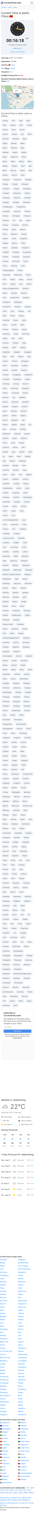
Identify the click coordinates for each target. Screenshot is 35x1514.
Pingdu (27, 615)
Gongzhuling (14, 297)
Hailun (5, 325)
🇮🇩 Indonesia (5, 1464)
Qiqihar (5, 660)
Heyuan (20, 356)
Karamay (6, 465)
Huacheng (14, 365)
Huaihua (24, 370)
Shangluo (16, 683)
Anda (4, 125)
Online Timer (16, 1498)
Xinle (27, 860)
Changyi (16, 189)
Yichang (5, 915)
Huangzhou (17, 379)
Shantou (18, 692)
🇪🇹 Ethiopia (4, 1451)
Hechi (20, 338)
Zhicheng (17, 978)
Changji (5, 184)
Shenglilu (6, 706)
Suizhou (23, 742)
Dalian (28, 220)
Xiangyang (6, 837)
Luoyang (15, 552)
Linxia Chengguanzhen (10, 520)
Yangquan (16, 901)
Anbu (28, 121)
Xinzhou (23, 874)
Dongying (26, 257)
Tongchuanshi (27, 774)
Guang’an (26, 297)
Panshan (6, 611)
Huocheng (15, 393)
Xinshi (5, 865)
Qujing (5, 665)
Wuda (25, 810)
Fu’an (4, 279)
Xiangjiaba (18, 833)
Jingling (26, 434)
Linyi (23, 520)
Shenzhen (27, 706)
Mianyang (28, 570)
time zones (20, 1488)
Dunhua (5, 261)
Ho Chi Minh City (6, 1351)
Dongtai (5, 257)
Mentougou (17, 570)
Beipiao (5, 166)
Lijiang (14, 506)
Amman (21, 1351)
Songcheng (23, 733)
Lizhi (13, 529)
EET (25, 1490)
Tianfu (23, 765)
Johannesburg (23, 1263)
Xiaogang (25, 842)
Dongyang (15, 257)
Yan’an (21, 892)
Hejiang (22, 347)
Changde (28, 180)
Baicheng (16, 139)
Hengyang (27, 352)
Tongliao (15, 778)
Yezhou (15, 910)
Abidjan (3, 1405)
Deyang (5, 243)
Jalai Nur (5, 397)
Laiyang (28, 474)
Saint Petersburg (24, 1269)
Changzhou (17, 193)
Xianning (17, 837)
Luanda (2, 1364)
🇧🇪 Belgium (4, 1432)
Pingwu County (8, 624)
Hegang (5, 347)
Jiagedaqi (22, 397)
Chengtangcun (8, 207)
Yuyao (30, 942)
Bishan (22, 170)
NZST (31, 1493)
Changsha (24, 184)
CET (2, 1490)
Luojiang (6, 552)
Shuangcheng (7, 724)
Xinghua (5, 856)
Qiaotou (16, 642)
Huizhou (25, 384)
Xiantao (26, 837)
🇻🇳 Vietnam (22, 1479)
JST (11, 1493)
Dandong (15, 225)
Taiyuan (23, 756)
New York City (5, 1358)
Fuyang (12, 284)
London (3, 1354)
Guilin (5, 311)
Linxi (13, 515)
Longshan (21, 538)
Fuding (12, 279)
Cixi (14, 220)
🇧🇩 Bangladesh (5, 1429)
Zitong (21, 1001)
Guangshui (6, 302)
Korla (24, 465)
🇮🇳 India (3, 1460)
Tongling (25, 778)
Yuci (15, 933)
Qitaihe (14, 660)
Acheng (5, 121)
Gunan (12, 316)
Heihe (14, 347)
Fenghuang (18, 275)
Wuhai (14, 815)
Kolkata (21, 1316)
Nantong (6, 597)
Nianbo (14, 601)
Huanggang (16, 375)
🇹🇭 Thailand (22, 1467)
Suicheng (27, 738)
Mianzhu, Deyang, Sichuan (11, 574)
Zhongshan (6, 983)
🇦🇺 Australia (4, 1426)
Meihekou (24, 561)
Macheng (25, 556)
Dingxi (5, 248)
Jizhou (19, 456)
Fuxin (4, 284)
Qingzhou (16, 651)
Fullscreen (17, 48)
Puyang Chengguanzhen (11, 638)
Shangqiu (27, 683)
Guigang (27, 307)
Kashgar (15, 465)
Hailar (24, 320)
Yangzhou (6, 905)
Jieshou (5, 424)
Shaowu (26, 697)
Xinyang (5, 869)
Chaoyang (6, 198)
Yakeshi (12, 892)
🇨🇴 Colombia (4, 1445)
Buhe (22, 175)
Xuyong (16, 887)
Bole (30, 170)
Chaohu (27, 193)
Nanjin (14, 588)
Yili (29, 915)
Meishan (5, 565)
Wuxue (5, 824)
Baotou (15, 152)
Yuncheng (13, 937)
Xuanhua (6, 883)
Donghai (6, 252)
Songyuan (17, 738)
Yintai (5, 924)
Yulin (4, 937)
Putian (12, 633)
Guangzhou (6, 307)
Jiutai (30, 452)
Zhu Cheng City (8, 992)
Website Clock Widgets (20, 1500)
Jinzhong (6, 447)
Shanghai (6, 683)
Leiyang (25, 483)
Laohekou (6, 483)
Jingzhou (24, 438)
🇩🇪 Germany (4, 1457)
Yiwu (12, 924)
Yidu (22, 915)
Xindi (14, 851)
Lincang (23, 506)
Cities (10, 7)
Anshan (22, 130)
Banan (5, 148)
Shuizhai (19, 729)
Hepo (4, 356)
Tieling (5, 774)
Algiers (20, 1405)
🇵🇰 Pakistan (22, 1426)
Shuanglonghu (21, 724)
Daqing (5, 229)
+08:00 (12, 68)
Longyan (16, 542)
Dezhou (14, 243)
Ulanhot (14, 787)
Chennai (21, 1313)
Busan (20, 1386)
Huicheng (6, 384)
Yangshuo (27, 901)
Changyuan (27, 189)
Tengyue (14, 765)
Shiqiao (12, 715)
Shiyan (21, 715)
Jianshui (24, 406)
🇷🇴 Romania (22, 1435)
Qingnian (16, 647)
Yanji (15, 905)
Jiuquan (21, 452)
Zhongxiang (18, 983)
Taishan (14, 756)
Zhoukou (16, 987)
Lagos (2, 1278)
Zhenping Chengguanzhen (22, 974)
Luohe (24, 547)
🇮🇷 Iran (2, 1467)
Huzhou (25, 393)
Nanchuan (28, 583)
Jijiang (23, 424)
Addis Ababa (22, 1301)
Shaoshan (17, 697)
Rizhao (5, 670)
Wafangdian (16, 792)
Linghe (13, 511)
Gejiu (4, 297)
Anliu (21, 125)
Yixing (20, 924)
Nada (16, 579)
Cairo (2, 1269)
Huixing (16, 384)
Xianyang (6, 842)
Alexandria (22, 1272)
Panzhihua (16, 611)
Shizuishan (6, 719)
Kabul (20, 1345)
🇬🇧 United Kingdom (25, 1473)
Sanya (5, 679)
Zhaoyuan (27, 964)
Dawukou (14, 234)
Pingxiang (20, 624)
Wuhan (23, 815)
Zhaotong (16, 964)
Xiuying (21, 878)
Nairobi (20, 1329)
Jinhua (5, 443)
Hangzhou (6, 334)
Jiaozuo (5, 415)
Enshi (23, 266)
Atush (30, 134)
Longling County (8, 538)
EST (20, 1490)
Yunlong (5, 942)
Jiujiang (5, 452)
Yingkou (15, 919)
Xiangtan (29, 833)
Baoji (22, 148)
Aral (22, 134)
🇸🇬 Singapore (23, 1445)
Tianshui (14, 769)
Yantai (23, 905)
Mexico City (4, 1342)
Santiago (3, 1411)
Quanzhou (24, 660)
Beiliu (30, 161)
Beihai (13, 161)
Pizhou (5, 629)
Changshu (6, 189)
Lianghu (5, 493)
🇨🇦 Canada (4, 1438)
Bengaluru (4, 1361)
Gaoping (14, 293)
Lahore (2, 1408)
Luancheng (14, 547)
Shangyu (27, 688)
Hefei (24, 343)
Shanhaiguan (7, 692)
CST (27, 38)
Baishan (14, 143)
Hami (22, 325)
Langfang (15, 479)
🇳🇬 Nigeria (22, 1422)
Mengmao (6, 570)
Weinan (5, 806)
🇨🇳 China (3, 1441)
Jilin (30, 424)
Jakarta (2, 1313)
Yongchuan (24, 928)
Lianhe (25, 493)
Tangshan (24, 760)
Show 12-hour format (17, 52)
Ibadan (20, 1392)
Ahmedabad (4, 1402)
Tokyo (2, 1288)
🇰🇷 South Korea (23, 1451)
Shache (13, 679)
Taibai (22, 751)
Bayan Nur (14, 157)
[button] (17, 95)
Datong (22, 229)
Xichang (14, 846)
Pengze (5, 615)
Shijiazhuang (16, 710)
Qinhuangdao (7, 656)
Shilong (26, 710)
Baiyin (23, 143)
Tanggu (14, 760)
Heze (29, 356)
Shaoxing (6, 701)
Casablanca (22, 1389)
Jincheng (23, 429)
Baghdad (3, 1386)
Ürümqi (23, 787)
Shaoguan (6, 697)
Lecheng (16, 483)
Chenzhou (17, 211)
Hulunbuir (25, 388)
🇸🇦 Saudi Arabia (24, 1441)
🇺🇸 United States (24, 1476)
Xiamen (21, 828)
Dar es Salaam (23, 1266)
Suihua (5, 742)
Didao (23, 243)
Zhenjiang (6, 974)
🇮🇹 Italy (2, 1470)
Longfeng (22, 529)
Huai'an (5, 370)
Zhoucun (6, 987)
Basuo (5, 157)
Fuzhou (29, 284)
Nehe (24, 597)
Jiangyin (5, 406)
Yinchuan (6, 919)
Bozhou (14, 175)
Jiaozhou (24, 411)
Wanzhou (27, 797)
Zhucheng (20, 992)
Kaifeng (27, 456)
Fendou (20, 270)
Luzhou (25, 552)
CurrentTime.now (12, 2)
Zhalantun (6, 951)
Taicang (5, 756)
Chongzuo (27, 216)
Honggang (24, 361)
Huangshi (6, 379)
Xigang (23, 846)
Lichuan (5, 506)
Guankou (18, 307)
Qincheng (26, 642)
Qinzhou (19, 656)
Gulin (4, 316)
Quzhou (14, 665)
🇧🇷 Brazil (3, 1435)
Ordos (14, 606)
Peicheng (27, 611)
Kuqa (24, 470)
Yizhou (5, 928)
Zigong (12, 1001)
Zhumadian (14, 996)
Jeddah (20, 1310)
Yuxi (22, 942)
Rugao (13, 670)
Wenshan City (27, 806)
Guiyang (21, 311)
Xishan (5, 878)
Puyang (20, 633)
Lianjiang (6, 497)
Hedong (15, 343)
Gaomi (5, 293)
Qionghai (29, 656)
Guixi (12, 311)
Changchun (17, 180)
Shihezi (5, 710)
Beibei (5, 161)
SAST (21, 1493)
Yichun (14, 915)
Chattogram (22, 1358)
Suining (14, 742)
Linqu (22, 511)
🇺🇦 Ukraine (22, 1470)
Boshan (5, 175)
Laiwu (13, 474)
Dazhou (5, 238)
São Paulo (3, 1301)
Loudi (25, 542)
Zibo (4, 1001)
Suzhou (23, 747)
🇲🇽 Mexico (4, 1479)
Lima (2, 1323)
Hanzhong (25, 334)
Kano (20, 1297)
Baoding (14, 148)
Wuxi (30, 819)
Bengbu (14, 166)
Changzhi (6, 193)
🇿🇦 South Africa (23, 1448)
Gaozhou (24, 293)
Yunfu (23, 937)
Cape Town (22, 1307)
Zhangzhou (6, 960)
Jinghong (17, 434)
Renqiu (23, 665)
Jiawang (23, 415)
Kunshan (16, 470)
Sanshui (26, 674)
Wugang (5, 815)
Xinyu (21, 869)
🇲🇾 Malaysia (4, 1476)
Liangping (15, 493)
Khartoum (21, 1282)
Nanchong (17, 583)
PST (7, 1490)
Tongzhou (16, 783)
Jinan (4, 429)
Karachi (3, 1304)
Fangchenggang (8, 270)
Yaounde (21, 1377)
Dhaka (2, 1266)
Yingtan (25, 919)
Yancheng (6, 896)
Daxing (23, 234)
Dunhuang (15, 261)
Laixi (20, 474)
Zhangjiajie (6, 955)
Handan (5, 329)
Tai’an (14, 751)
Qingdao (6, 647)
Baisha (5, 143)
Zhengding (6, 969)
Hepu (12, 356)
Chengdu (6, 202)
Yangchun (28, 896)
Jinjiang (21, 443)
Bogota (2, 1370)
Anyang (14, 134)
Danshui (25, 225)
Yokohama (22, 1380)
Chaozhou (17, 198)
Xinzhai (14, 874)
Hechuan (6, 343)
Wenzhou (6, 810)
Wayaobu (6, 801)
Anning (29, 125)
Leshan (18, 488)
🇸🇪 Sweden (22, 1457)
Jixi (4, 456)
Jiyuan (11, 456)
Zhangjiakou (18, 955)
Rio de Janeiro (5, 1395)
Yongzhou (6, 933)
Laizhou (5, 479)
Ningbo (23, 601)
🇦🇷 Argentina (5, 1422)
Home (4, 7)
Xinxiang (21, 865)
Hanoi (2, 1367)
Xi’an (13, 828)
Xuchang (26, 883)
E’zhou (5, 266)
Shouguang (18, 719)
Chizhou (5, 216)
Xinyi (13, 869)
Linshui (5, 515)
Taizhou (5, 760)
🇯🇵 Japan (3, 1473)
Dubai (20, 1399)
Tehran (2, 1345)
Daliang (5, 225)
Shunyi (28, 729)
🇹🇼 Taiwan (21, 1464)
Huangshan (28, 375)
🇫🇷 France (3, 1454)
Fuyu (20, 284)
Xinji (20, 860)
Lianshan (16, 497)
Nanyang (16, 597)
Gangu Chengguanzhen (10, 288)
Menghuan (26, 565)
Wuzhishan (25, 824)
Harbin (5, 338)
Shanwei (28, 692)
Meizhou (15, 565)
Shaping (26, 701)
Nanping (25, 592)
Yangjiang (6, 901)
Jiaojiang (14, 411)
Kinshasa (3, 1282)
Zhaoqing (6, 964)
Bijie (30, 166)
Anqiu (14, 130)
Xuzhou (25, 887)
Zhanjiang (17, 960)
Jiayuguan (14, 420)
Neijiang (5, 601)
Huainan (5, 375)
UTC (2, 68)
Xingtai (24, 856)
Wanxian (17, 797)
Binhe (5, 170)
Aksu (13, 121)
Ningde (5, 606)
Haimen (13, 325)
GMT (32, 1488)
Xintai (13, 865)
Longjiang (6, 533)
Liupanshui (14, 524)
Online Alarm (5, 1498)
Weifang (15, 801)
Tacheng (5, 751)
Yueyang (23, 933)
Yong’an (14, 928)
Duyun (25, 261)
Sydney (20, 1278)
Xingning (15, 856)
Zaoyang (5, 946)
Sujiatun (5, 747)
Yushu (14, 942)
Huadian (25, 365)
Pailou (22, 606)
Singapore (4, 1414)
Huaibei (14, 370)
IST (29, 1490)
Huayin (27, 379)
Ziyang (29, 1001)
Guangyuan (18, 302)
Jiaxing (5, 420)
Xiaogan (15, 842)
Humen (5, 393)
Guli (29, 311)
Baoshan (6, 152)
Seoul (2, 1326)
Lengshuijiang (7, 488)
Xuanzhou (16, 883)
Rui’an (22, 670)
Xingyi (5, 860)
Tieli (22, 769)
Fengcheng (6, 275)
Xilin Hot (5, 851)
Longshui (6, 542)
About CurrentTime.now (9, 1503)
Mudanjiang (7, 579)
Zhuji (4, 996)
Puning (24, 629)
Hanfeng (15, 329)
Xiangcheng (7, 833)
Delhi (2, 1310)
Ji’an (14, 397)
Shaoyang (16, 701)
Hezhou (5, 361)
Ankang (12, 125)
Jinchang (13, 429)
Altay (20, 121)
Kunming (6, 470)
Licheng (26, 502)
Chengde (27, 198)
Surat (20, 1323)
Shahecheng (24, 679)
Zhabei (26, 946)
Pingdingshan (16, 615)
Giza (19, 1335)
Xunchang (6, 887)
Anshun (5, 134)
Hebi (13, 338)
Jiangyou (15, 406)
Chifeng (27, 211)
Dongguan (25, 248)
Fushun (29, 279)
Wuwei (22, 819)
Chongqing (16, 216)
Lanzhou (25, 479)
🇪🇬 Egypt (3, 1448)
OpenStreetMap (22, 108)
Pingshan (16, 620)
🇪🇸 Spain (21, 1454)
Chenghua (26, 202)
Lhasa (27, 488)
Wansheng (6, 797)
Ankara (20, 1285)
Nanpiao (15, 592)
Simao (5, 733)
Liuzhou (5, 529)
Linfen (5, 511)
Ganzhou (25, 288)
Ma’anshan (6, 556)
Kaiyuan (12, 461)
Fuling (21, 279)
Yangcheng (17, 896)
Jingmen (5, 438)
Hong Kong (4, 1377)
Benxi (23, 166)
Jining (13, 443)
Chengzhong (21, 207)
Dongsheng (27, 252)
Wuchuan (16, 810)
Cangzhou (6, 180)
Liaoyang (17, 502)
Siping (13, 733)
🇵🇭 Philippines (23, 1429)
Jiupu (13, 452)
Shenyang (16, 706)
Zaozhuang (16, 946)
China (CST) (4, 1493)
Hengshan (6, 352)
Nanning (6, 592)
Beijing (21, 161)
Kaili (4, 461)
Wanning (27, 792)
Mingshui (27, 574)
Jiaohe (5, 411)
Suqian (14, 747)
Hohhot (14, 361)
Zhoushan (26, 987)
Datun (5, 234)
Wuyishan (14, 824)
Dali (20, 220)
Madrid (20, 1411)
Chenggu (16, 202)
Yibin (23, 910)
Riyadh (2, 1373)
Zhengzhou (18, 969)
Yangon (21, 1326)
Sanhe (30, 670)
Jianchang (15, 402)
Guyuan (21, 316)
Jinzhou (15, 447)
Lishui (5, 524)
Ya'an (4, 892)
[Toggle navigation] (32, 3)
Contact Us (23, 1503)
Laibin (5, 474)
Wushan (13, 819)
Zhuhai (30, 992)
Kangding (22, 461)
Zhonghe (27, 978)
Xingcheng (23, 851)
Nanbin (24, 579)
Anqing (5, 130)
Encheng (14, 266)
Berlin (20, 1395)
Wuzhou (5, 828)
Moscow (3, 1297)
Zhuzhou (25, 996)
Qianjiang (26, 638)
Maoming (13, 561)
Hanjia (16, 334)
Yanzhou (5, 910)
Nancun (5, 588)
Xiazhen (5, 846)
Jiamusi (5, 402)
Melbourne (22, 1291)
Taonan (5, 765)
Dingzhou (14, 248)
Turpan (5, 787)
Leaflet (14, 108)
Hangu (24, 329)
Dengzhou (23, 238)
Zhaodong (28, 960)
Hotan (5, 365)
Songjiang (6, 738)
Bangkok (3, 1316)
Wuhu (5, 819)
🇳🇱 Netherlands (5, 1482)
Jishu (23, 447)
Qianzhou (6, 642)
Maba (16, 556)
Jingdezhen (6, 434)
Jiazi (23, 420)
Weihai (25, 801)
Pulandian (14, 629)
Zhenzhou (6, 978)
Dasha (14, 229)
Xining (13, 860)
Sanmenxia (6, 674)
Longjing (17, 533)
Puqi (4, 633)
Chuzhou (6, 220)
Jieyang (14, 424)
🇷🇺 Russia (21, 1438)
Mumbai (3, 1294)
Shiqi (4, 715)
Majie (4, 561)
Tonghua (6, 778)
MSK (26, 1493)
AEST (15, 1493)
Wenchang (15, 806)
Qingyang (26, 647)
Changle (14, 184)
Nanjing (23, 588)
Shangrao (6, 688)
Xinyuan (5, 874)
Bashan (23, 152)
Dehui (14, 238)
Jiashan (14, 415)
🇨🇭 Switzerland (23, 1460)
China (13, 65)
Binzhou (13, 170)
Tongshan (6, 783)
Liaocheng (6, 502)
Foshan (28, 275)
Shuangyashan (8, 729)
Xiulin (13, 878)
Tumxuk (26, 783)
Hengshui (17, 352)
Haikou (15, 320)
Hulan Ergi (14, 388)
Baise (24, 139)
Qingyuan (6, 651)
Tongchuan (15, 774)
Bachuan (6, 139)
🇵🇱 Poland (21, 1432)
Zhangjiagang (18, 951)
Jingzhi (14, 438)
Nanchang (6, 583)
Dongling (16, 252)
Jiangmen (25, 402)
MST (11, 1490)
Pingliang (6, 620)
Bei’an (24, 157)
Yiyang (28, 924)
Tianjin (5, 769)
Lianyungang (27, 497)
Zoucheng (6, 1005)
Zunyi (15, 1005)
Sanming (17, 674)
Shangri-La (17, 688)
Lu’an (4, 547)
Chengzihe (6, 211)
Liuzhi (24, 524)
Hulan (5, 388)
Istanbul (3, 1285)
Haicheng (6, 320)
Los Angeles (22, 1361)
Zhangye (29, 955)
